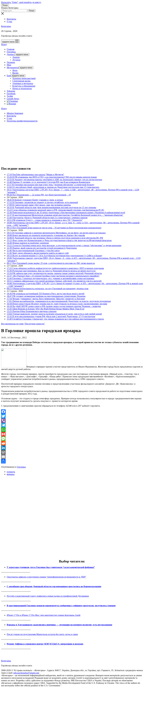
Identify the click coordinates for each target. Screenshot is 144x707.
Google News (13, 98)
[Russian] (11, 103)
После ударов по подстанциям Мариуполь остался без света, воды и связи (42, 634)
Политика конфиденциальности (22, 121)
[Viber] (72, 420)
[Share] (72, 461)
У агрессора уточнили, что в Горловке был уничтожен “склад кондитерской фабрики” (51, 567)
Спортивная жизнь (21, 81)
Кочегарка (6, 26)
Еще (9, 75)
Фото (14, 70)
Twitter (10, 96)
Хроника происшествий (24, 78)
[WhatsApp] (72, 429)
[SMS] (72, 438)
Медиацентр (13, 67)
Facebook (11, 93)
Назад (4, 44)
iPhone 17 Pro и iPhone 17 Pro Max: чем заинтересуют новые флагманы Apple (43, 615)
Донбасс (11, 54)
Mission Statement (15, 113)
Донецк (16, 57)
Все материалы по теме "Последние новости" (23, 324)
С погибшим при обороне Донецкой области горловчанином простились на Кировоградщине (54, 586)
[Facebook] (72, 411)
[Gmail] (72, 434)
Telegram (11, 91)
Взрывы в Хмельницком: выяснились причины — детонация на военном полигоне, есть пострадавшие (59, 625)
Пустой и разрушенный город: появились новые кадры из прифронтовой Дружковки (48, 596)
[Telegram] (72, 425)
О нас (9, 21)
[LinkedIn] (72, 447)
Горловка (11, 52)
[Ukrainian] (12, 101)
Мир (9, 65)
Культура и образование (23, 86)
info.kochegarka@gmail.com (26, 673)
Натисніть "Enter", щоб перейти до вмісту (21, 2)
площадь (11, 471)
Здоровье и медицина (22, 83)
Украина (11, 62)
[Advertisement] (72, 144)
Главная (10, 49)
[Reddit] (72, 443)
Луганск (16, 60)
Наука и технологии (22, 88)
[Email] (72, 456)
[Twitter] (72, 416)
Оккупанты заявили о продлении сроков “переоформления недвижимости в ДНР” (46, 577)
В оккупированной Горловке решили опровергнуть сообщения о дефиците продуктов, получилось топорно (61, 605)
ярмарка (10, 474)
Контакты (11, 19)
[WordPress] (72, 452)
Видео (15, 73)
